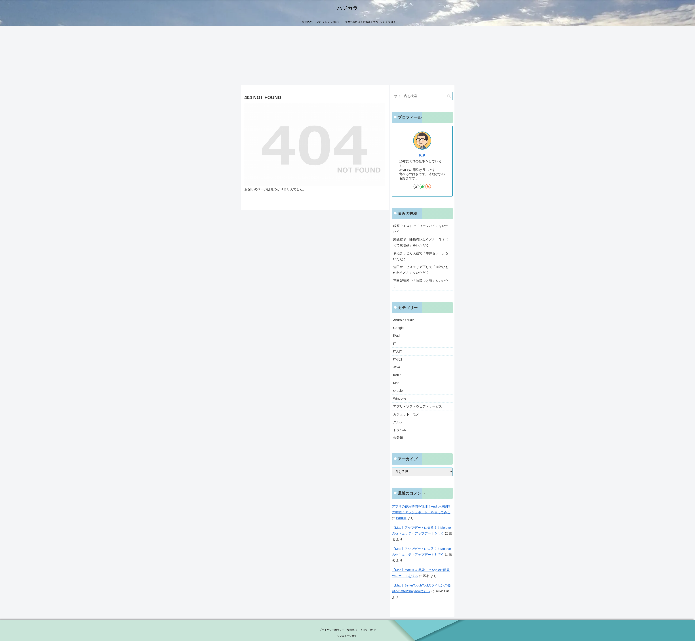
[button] (449, 96)
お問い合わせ (368, 629)
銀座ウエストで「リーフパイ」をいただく (420, 228)
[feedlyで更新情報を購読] (422, 186)
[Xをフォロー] (416, 186)
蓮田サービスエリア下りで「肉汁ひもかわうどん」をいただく (420, 270)
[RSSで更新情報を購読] (428, 186)
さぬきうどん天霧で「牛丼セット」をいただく (420, 256)
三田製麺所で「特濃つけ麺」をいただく (420, 283)
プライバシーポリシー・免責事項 (338, 629)
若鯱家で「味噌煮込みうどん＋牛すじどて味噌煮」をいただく (420, 242)
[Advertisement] (347, 55)
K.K (422, 155)
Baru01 (401, 518)
